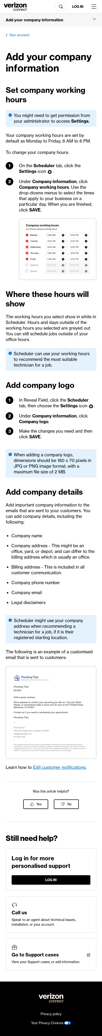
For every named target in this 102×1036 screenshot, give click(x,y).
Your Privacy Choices (47, 1023)
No (69, 804)
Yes (39, 804)
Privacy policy (51, 1014)
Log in (77, 6)
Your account (19, 35)
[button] (51, 20)
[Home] (15, 6)
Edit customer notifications (59, 767)
